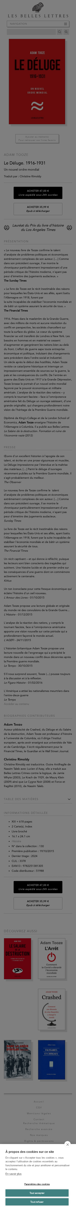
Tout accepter (37, 1193)
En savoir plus (13, 1173)
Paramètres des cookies (37, 1184)
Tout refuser (36, 1202)
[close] (67, 1144)
